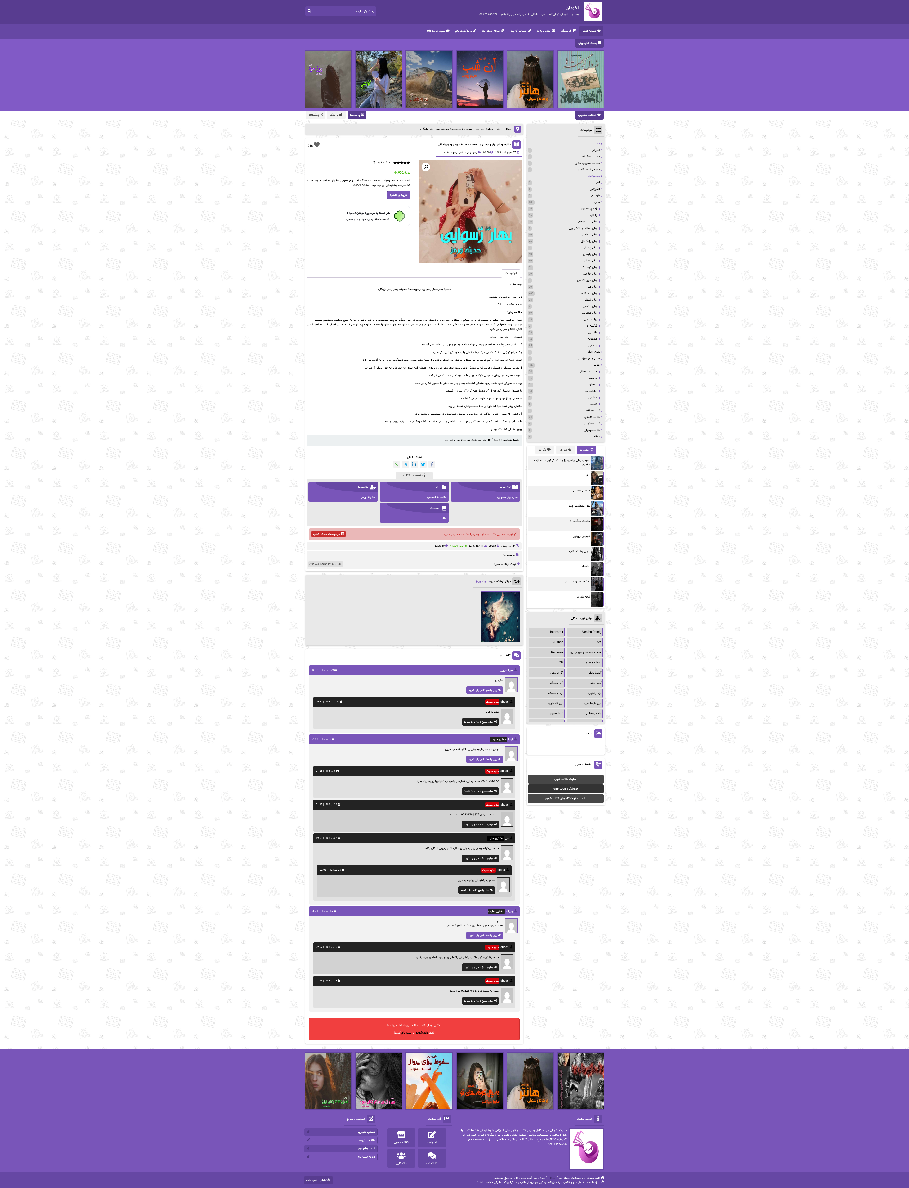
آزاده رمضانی (593, 713)
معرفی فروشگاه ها (588, 169)
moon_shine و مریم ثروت (584, 652)
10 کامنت (439, 546)
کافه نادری (583, 597)
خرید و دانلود (398, 195)
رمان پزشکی (590, 248)
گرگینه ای (591, 326)
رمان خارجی (590, 274)
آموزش (596, 150)
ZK (561, 663)
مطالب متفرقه (591, 156)
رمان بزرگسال (589, 241)
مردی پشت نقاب (579, 551)
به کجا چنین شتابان (577, 582)
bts (599, 642)
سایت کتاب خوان (565, 779)
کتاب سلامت (592, 411)
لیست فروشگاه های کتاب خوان (565, 798)
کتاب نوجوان (592, 430)
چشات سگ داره (580, 521)
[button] (426, 167)
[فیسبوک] (431, 464)
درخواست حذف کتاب (326, 534)
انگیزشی (595, 189)
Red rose (557, 652)
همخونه (592, 339)
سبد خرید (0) (436, 31)
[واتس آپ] (396, 464)
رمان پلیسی (590, 254)
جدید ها (584, 450)
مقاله (596, 437)
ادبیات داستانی (588, 371)
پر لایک (334, 115)
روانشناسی (590, 319)
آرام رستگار (556, 683)
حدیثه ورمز (483, 581)
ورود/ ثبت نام (366, 1157)
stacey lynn (593, 663)
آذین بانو (595, 683)
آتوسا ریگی (594, 673)
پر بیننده (355, 115)
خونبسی (595, 196)
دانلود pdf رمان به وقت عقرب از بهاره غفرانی (472, 440)
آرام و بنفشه (555, 693)
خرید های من (366, 1149)
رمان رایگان (593, 352)
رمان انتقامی (464, 152)
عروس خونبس (581, 491)
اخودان (552, 1178)
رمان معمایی (589, 313)
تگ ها (542, 450)
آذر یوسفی (556, 673)
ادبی (597, 182)
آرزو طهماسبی (592, 703)
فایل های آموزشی (589, 358)
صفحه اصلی (589, 31)
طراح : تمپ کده (316, 1180)
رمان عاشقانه (450, 152)
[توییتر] (423, 464)
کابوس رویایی (581, 536)
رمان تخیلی (590, 261)
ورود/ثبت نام (463, 31)
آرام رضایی (594, 693)
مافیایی (592, 332)
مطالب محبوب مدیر (587, 163)
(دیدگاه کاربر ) (382, 163)
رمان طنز (592, 287)
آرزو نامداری (555, 703)
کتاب (596, 365)
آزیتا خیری (556, 713)
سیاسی (592, 398)
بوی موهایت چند (579, 506)
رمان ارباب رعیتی (587, 222)
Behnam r (556, 632)
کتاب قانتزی (592, 417)
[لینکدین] (414, 464)
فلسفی (593, 404)
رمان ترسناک (589, 267)
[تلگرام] (405, 464)
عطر (587, 475)
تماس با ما (544, 31)
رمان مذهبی (590, 306)
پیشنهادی (313, 115)
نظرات (563, 450)
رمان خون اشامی (587, 280)
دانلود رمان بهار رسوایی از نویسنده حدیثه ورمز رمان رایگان (474, 145)
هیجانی (592, 345)
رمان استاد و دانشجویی (583, 228)
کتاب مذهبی (592, 424)
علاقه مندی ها (491, 31)
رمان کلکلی (590, 300)
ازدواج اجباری (589, 209)
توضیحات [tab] (511, 273)
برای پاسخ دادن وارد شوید (482, 690)
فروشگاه (566, 31)
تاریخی (593, 378)
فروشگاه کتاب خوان (565, 789)
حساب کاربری (518, 31)
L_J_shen (556, 642)
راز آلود (593, 215)
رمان (498, 129)
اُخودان (508, 129)
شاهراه (586, 566)
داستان (593, 384)
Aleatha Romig (591, 632)
